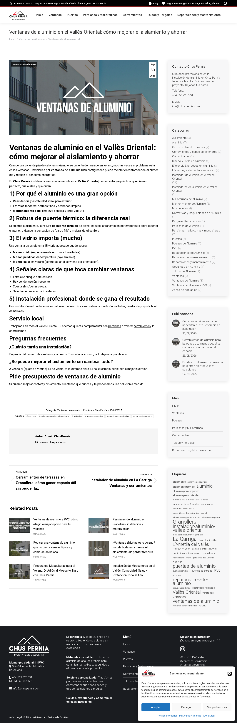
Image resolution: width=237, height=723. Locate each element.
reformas (177, 575)
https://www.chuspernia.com (50, 442)
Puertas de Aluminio (184, 243)
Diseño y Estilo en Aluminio (188, 161)
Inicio (175, 405)
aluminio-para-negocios (186, 491)
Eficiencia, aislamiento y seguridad (193, 170)
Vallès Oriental (187, 592)
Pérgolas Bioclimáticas (186, 221)
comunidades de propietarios (186, 513)
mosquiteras (208, 553)
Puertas (177, 239)
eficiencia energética (211, 517)
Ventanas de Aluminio (24, 64)
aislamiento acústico (197, 482)
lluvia (200, 540)
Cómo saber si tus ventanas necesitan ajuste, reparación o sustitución (201, 325)
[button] (229, 674)
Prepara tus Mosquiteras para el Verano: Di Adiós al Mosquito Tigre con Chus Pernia (55, 570)
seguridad (198, 587)
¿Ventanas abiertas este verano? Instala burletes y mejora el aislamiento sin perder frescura (134, 547)
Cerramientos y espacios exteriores (194, 151)
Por (95, 410)
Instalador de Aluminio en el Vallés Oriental (193, 176)
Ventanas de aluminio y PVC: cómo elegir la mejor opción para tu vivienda (55, 524)
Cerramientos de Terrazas (188, 147)
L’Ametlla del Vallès (191, 544)
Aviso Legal (209, 715)
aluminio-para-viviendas (186, 495)
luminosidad (211, 540)
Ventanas (178, 276)
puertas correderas (181, 571)
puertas (177, 562)
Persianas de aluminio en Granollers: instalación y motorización (129, 524)
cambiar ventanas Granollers (186, 504)
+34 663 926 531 (21, 677)
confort (204, 513)
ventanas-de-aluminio (142, 416)
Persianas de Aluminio (186, 226)
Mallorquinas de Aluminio (187, 199)
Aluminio (177, 142)
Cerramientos (180, 435)
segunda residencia (182, 588)
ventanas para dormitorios (185, 606)
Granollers (31, 416)
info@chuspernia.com (26, 688)
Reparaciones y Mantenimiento (191, 450)
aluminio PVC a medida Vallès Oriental (190, 500)
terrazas (210, 587)
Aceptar (156, 707)
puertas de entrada (201, 570)
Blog (155, 3)
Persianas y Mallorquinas (187, 428)
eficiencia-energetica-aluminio (186, 517)
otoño (188, 558)
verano (202, 605)
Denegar (186, 707)
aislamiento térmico (184, 486)
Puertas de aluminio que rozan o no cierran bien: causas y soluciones (202, 365)
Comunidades (181, 156)
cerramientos (142, 326)
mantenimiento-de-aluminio (204, 549)
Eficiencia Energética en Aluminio (192, 165)
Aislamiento (179, 138)
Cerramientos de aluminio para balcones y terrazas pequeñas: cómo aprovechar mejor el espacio (201, 345)
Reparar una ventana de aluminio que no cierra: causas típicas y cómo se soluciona (54, 547)
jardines (199, 535)
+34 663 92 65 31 (23, 3)
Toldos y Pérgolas (183, 442)
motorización (179, 558)
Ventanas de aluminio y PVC (189, 285)
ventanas (179, 597)
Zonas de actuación (184, 290)
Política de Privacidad (190, 715)
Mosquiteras (180, 208)
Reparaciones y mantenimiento (191, 257)
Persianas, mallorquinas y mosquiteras (196, 230)
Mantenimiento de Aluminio (189, 203)
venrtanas (208, 592)
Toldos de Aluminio (184, 271)
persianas (114, 326)
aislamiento (179, 481)
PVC (174, 248)
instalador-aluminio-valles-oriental (54, 416)
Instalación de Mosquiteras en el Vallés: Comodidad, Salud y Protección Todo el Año (134, 570)
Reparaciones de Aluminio (188, 252)
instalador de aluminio (183, 535)
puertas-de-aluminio (94, 416)
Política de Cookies (58, 717)
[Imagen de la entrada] (19, 525)
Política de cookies (167, 715)
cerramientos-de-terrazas (184, 508)
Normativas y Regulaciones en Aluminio (196, 213)
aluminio (204, 486)
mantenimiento (181, 548)
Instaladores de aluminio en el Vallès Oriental (195, 188)
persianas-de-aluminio (203, 558)
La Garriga (77, 416)
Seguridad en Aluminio (186, 266)
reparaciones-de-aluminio (118, 416)
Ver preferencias (217, 707)
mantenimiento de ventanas (186, 553)
